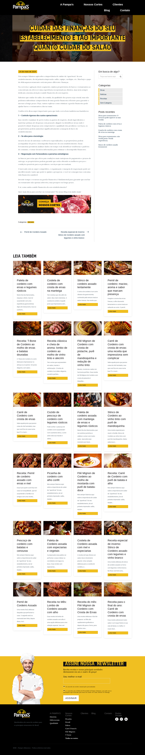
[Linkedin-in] (126, 719)
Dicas (31, 222)
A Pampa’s (67, 4)
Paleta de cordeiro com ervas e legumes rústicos (110, 125)
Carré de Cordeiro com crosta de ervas (26, 416)
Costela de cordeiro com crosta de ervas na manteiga (110, 131)
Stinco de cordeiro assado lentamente (86, 284)
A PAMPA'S (55, 713)
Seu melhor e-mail (72, 677)
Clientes (118, 4)
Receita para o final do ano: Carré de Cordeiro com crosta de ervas (117, 608)
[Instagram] (121, 719)
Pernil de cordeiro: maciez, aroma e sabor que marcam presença (118, 287)
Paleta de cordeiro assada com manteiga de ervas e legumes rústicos (87, 419)
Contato (125, 10)
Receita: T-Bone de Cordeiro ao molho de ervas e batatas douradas (26, 347)
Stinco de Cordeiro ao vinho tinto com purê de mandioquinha (117, 419)
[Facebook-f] (116, 719)
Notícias (103, 94)
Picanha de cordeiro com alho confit (55, 476)
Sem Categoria (106, 103)
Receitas (103, 99)
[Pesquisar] (120, 76)
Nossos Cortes (93, 4)
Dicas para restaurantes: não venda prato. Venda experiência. (109, 139)
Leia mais (21, 314)
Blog (107, 10)
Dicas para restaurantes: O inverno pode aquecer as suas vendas (109, 118)
